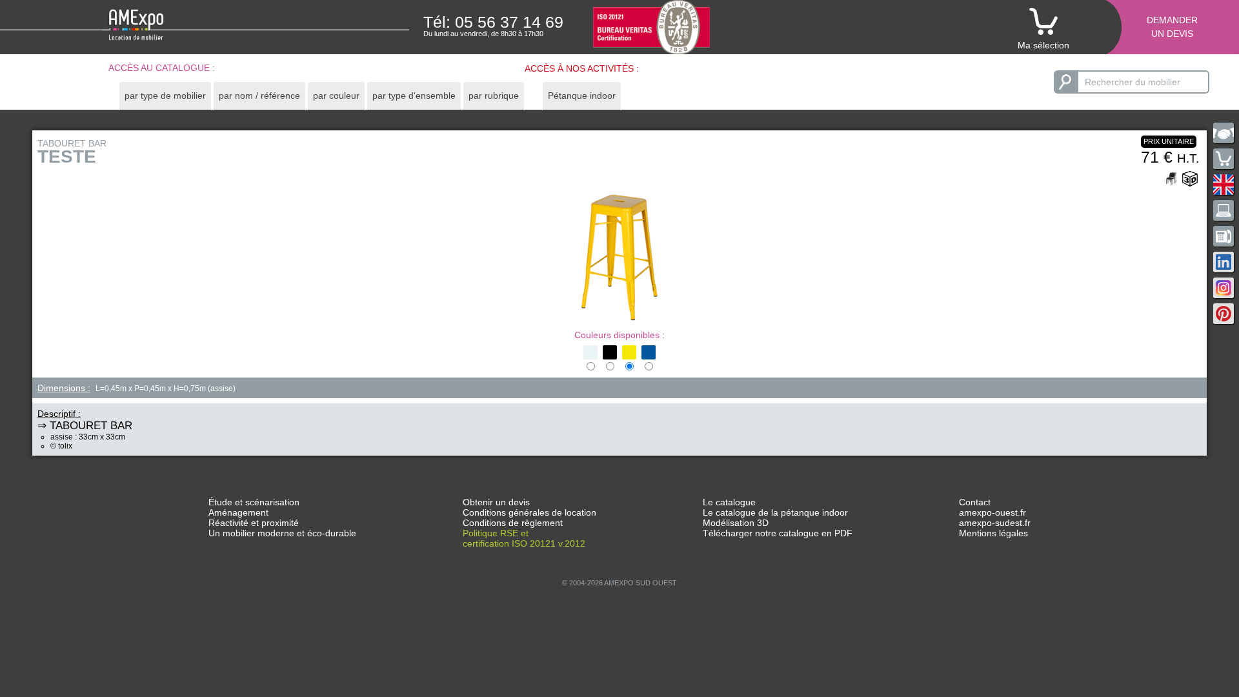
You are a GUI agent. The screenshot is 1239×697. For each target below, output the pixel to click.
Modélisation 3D (736, 523)
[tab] (165, 95)
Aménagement (238, 512)
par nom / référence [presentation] (259, 95)
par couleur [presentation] (336, 95)
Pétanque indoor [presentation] (582, 95)
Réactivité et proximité (253, 523)
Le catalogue (729, 502)
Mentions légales (993, 533)
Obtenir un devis (496, 502)
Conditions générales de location (529, 512)
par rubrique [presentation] (493, 95)
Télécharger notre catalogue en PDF (777, 533)
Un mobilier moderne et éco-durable (282, 533)
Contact (975, 502)
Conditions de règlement (513, 523)
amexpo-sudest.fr (995, 523)
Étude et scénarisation (253, 502)
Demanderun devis (1172, 27)
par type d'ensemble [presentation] (414, 95)
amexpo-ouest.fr (992, 512)
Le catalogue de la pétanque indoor (775, 512)
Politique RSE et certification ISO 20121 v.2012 (524, 538)
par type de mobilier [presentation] (165, 95)
